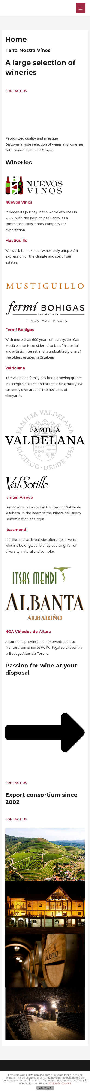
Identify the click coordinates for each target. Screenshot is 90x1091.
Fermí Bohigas (19, 330)
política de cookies (59, 1083)
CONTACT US (16, 90)
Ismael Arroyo (19, 497)
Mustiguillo (16, 240)
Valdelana (15, 368)
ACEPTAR (45, 1088)
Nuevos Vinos (18, 202)
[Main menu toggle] (81, 8)
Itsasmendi (16, 529)
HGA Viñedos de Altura (28, 631)
